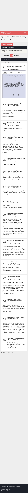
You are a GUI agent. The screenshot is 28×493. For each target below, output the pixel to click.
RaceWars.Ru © (4, 490)
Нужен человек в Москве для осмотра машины (15, 318)
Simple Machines (16, 486)
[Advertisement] (14, 15)
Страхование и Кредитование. (14, 170)
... (11, 62)
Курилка (9, 65)
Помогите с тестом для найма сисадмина (15, 214)
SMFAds (3, 488)
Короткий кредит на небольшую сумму (14, 262)
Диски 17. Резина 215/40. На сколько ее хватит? (15, 185)
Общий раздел (10, 122)
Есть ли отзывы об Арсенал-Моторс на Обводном (14, 300)
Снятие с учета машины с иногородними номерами (15, 137)
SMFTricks (8, 489)
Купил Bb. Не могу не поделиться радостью (14, 103)
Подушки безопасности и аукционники (14, 123)
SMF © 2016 (9, 486)
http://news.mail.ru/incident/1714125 (12, 72)
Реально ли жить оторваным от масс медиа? (13, 277)
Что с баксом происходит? (18, 338)
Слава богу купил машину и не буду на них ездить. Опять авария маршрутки (16, 66)
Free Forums (9, 488)
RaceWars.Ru (6, 33)
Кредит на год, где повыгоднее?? (15, 171)
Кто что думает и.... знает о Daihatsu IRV (15, 241)
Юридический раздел (12, 135)
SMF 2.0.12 (3, 486)
